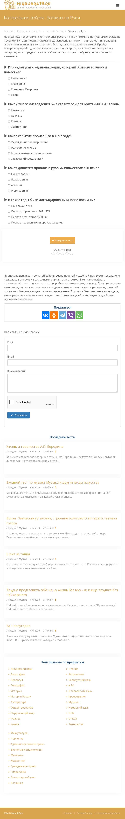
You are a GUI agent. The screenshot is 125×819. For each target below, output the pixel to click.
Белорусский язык (79, 680)
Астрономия (76, 674)
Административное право (27, 744)
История (16, 691)
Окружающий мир (22, 713)
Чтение (73, 669)
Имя (10, 342)
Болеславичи (19, 179)
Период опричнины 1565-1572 (30, 211)
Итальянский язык (80, 691)
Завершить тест (63, 240)
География (17, 685)
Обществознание (21, 707)
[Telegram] (62, 315)
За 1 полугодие (18, 626)
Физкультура (19, 733)
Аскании (16, 185)
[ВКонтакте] (45, 315)
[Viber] (71, 315)
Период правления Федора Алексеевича (37, 222)
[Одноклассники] (54, 315)
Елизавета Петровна (24, 89)
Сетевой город (84, 813)
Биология (16, 680)
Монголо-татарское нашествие (31, 153)
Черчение (16, 738)
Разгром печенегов (23, 147)
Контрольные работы (29, 31)
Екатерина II (19, 78)
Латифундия (19, 127)
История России (54, 31)
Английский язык (21, 669)
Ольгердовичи (20, 174)
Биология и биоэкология (26, 749)
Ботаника (16, 783)
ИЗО (71, 685)
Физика (15, 718)
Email (10, 356)
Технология (75, 724)
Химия (14, 724)
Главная (8, 31)
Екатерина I (18, 84)
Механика (17, 755)
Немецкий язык (78, 707)
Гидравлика (18, 772)
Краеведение (77, 696)
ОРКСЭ (72, 718)
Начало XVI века (21, 206)
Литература (18, 702)
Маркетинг (17, 760)
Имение (16, 121)
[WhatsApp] (79, 315)
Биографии (17, 674)
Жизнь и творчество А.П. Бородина (34, 446)
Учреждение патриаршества (29, 142)
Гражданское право (23, 766)
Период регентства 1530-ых (29, 217)
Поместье (17, 110)
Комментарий (16, 371)
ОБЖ (71, 713)
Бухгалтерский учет (23, 777)
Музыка (73, 702)
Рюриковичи (19, 190)
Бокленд (16, 115)
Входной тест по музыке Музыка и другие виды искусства (52, 482)
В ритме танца (18, 554)
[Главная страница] (27, 5)
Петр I (15, 95)
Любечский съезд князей (27, 158)
